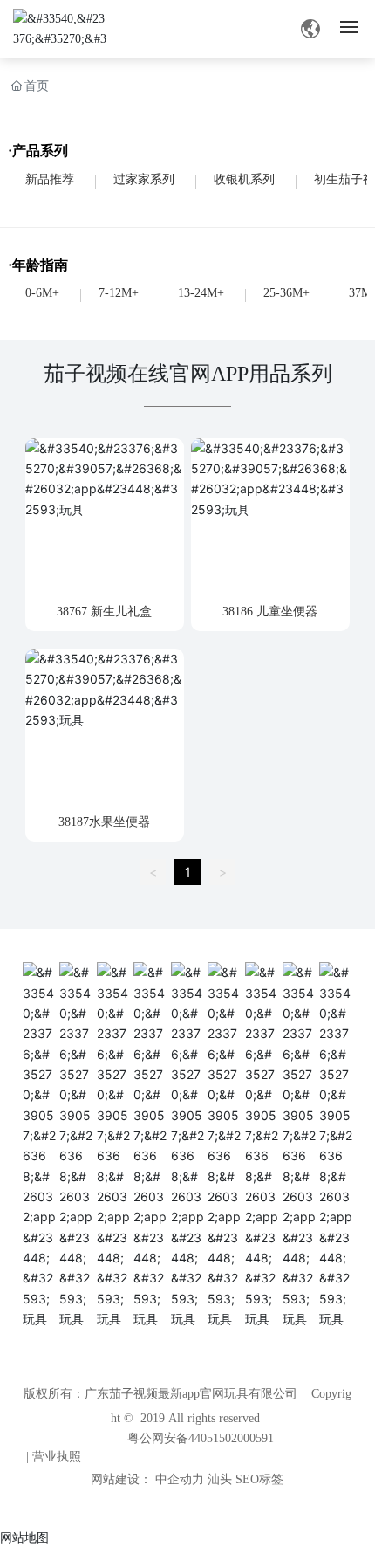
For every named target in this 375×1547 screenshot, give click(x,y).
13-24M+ (201, 292)
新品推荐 (49, 179)
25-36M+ (286, 292)
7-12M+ (119, 292)
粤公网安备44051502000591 (200, 1438)
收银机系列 (244, 179)
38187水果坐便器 (104, 822)
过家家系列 (143, 179)
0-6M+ (42, 292)
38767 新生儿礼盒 (104, 611)
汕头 (220, 1479)
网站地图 (24, 1537)
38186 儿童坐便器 (269, 611)
